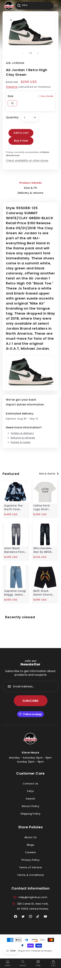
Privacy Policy (30, 860)
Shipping (12, 87)
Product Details (30, 183)
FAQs (30, 791)
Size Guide (47, 96)
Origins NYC (24, 950)
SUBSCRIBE (30, 701)
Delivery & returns (31, 193)
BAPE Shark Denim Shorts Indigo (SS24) (43, 593)
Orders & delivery (22, 433)
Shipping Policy (30, 813)
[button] (55, 5)
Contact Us (30, 783)
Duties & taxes (20, 442)
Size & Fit (30, 188)
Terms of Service (30, 867)
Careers (30, 852)
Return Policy (30, 806)
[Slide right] (38, 53)
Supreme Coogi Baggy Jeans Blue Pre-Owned (15, 593)
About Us (30, 837)
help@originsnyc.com (33, 897)
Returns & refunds (23, 437)
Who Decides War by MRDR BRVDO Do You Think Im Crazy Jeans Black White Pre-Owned (43, 550)
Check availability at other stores (27, 160)
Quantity (12, 117)
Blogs (30, 845)
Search (30, 798)
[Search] (19, 5)
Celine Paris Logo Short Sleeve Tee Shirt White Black (44, 507)
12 (12, 103)
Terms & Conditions (30, 875)
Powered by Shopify (42, 950)
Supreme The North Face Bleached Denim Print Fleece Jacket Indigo (15, 507)
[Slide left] (23, 53)
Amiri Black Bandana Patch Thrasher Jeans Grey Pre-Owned (15, 550)
